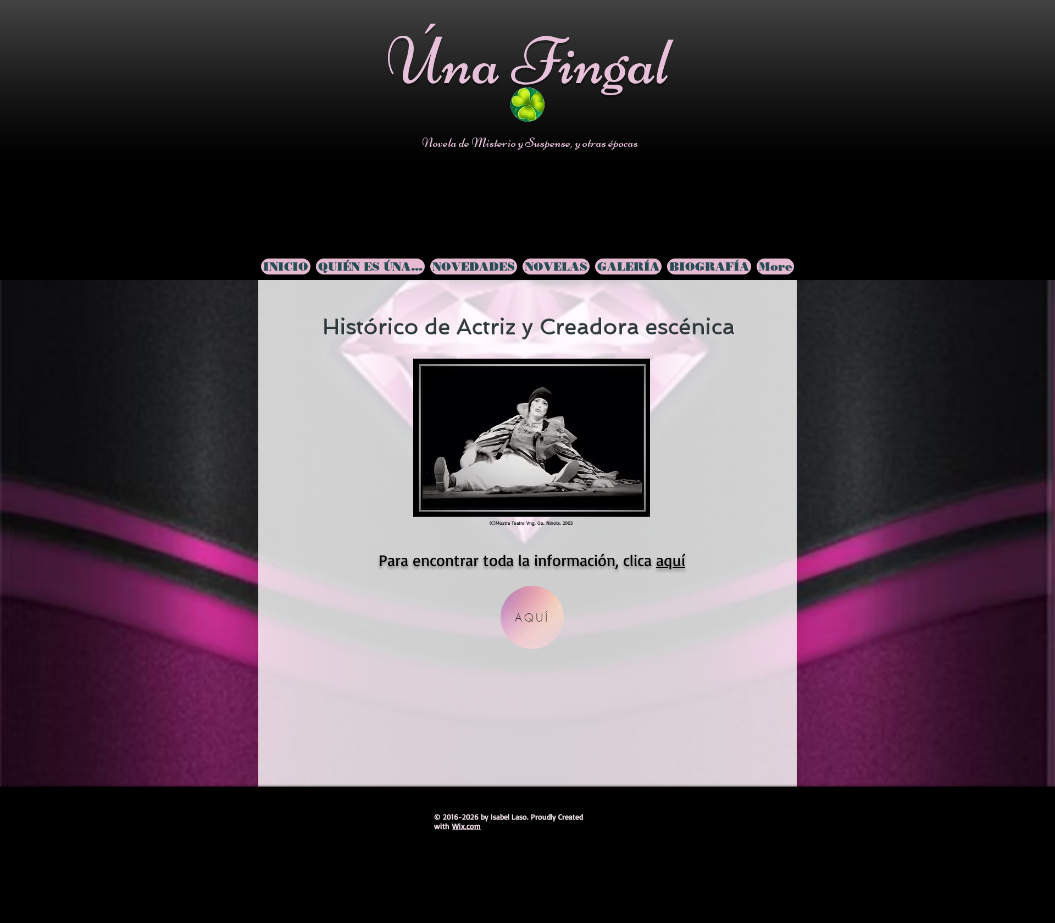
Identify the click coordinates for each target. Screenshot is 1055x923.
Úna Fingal (528, 61)
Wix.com (466, 826)
